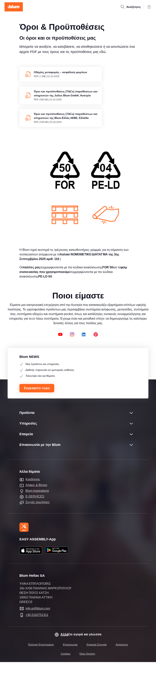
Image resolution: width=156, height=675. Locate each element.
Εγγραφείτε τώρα (37, 388)
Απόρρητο (122, 644)
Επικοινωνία (70, 644)
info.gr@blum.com (37, 608)
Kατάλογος (32, 479)
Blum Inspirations (37, 490)
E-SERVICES (34, 496)
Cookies (65, 653)
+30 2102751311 (36, 615)
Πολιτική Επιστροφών (41, 644)
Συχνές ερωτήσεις (37, 502)
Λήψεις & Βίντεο (36, 485)
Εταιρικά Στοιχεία (97, 644)
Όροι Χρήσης (87, 653)
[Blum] (14, 6)
